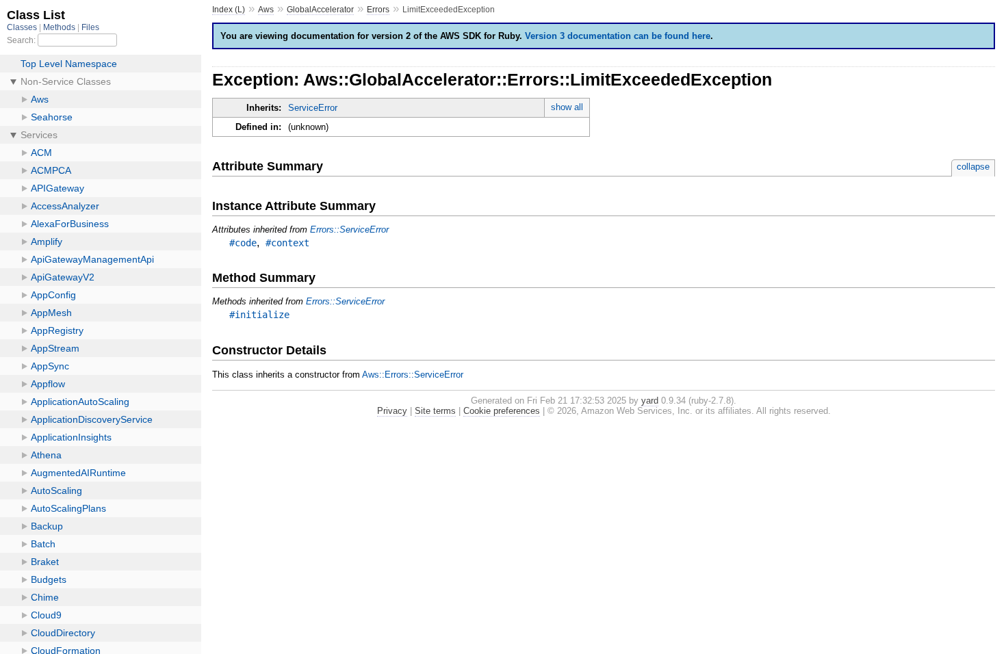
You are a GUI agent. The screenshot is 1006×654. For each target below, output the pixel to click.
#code (243, 242)
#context (287, 242)
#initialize (259, 314)
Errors (378, 9)
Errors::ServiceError (349, 229)
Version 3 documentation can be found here (617, 36)
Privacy (392, 411)
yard (649, 400)
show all (567, 107)
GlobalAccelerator (320, 9)
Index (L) (228, 9)
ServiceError (312, 108)
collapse (973, 166)
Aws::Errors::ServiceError (412, 374)
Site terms (435, 411)
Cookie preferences (501, 411)
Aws (266, 9)
